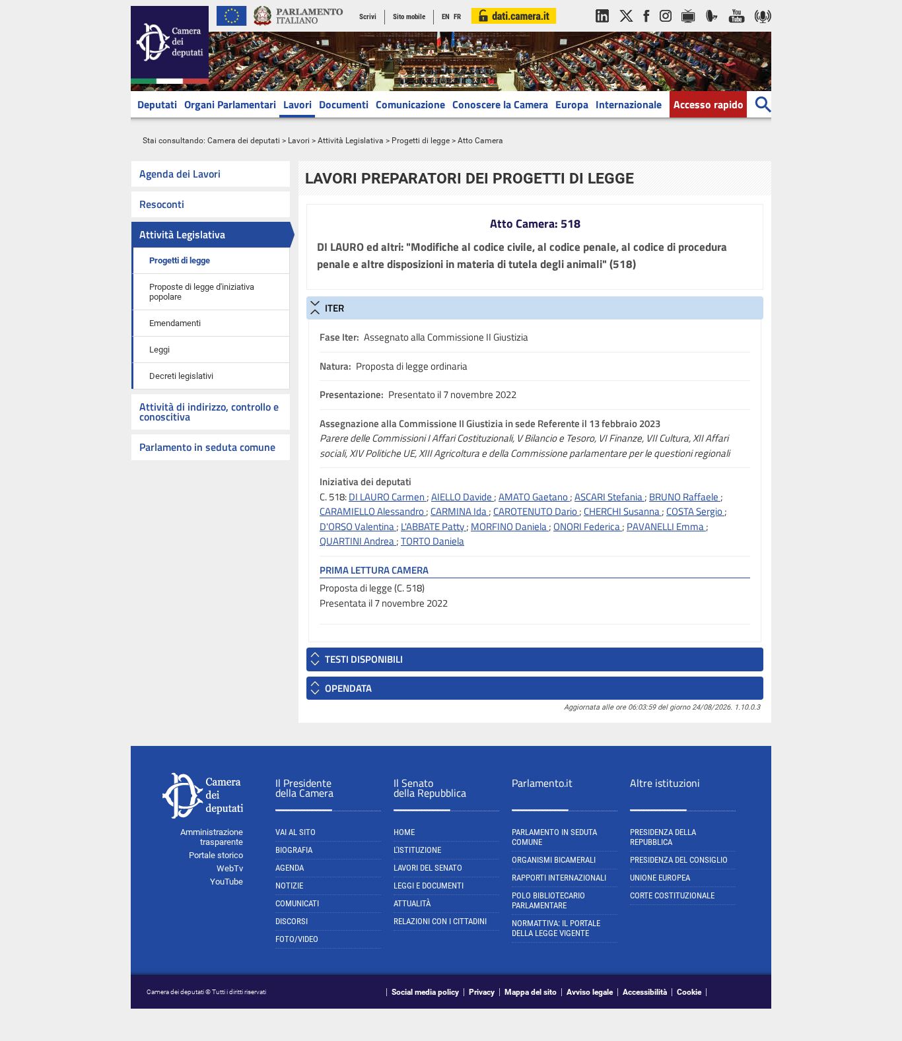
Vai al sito (295, 832)
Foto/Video (296, 939)
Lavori (297, 104)
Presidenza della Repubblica (663, 837)
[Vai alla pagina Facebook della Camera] (646, 29)
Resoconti (161, 204)
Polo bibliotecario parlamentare (548, 900)
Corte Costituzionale (672, 895)
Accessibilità (645, 992)
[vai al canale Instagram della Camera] (666, 29)
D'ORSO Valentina (358, 526)
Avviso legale (590, 992)
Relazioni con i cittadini (440, 921)
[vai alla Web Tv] (688, 29)
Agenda (289, 868)
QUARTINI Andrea (358, 541)
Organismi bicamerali (554, 860)
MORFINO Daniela (510, 526)
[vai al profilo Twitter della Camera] (626, 29)
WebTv (230, 868)
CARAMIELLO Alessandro (373, 511)
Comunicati (297, 903)
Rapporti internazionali (559, 878)
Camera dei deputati (243, 140)
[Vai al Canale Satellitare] (711, 29)
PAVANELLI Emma (666, 526)
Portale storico (216, 855)
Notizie (289, 885)
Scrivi (367, 17)
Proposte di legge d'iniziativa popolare (201, 292)
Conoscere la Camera (500, 104)
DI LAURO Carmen (388, 496)
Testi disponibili (364, 659)
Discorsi (291, 921)
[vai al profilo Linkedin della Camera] (602, 29)
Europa (571, 104)
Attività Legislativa (351, 140)
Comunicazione (410, 104)
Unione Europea (660, 878)
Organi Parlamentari (230, 104)
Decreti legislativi (181, 376)
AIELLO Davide (462, 496)
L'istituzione (417, 850)
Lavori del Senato (428, 868)
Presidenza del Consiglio (679, 860)
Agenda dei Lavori (180, 174)
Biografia (293, 850)
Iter (334, 308)
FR (457, 17)
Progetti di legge (421, 140)
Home (404, 832)
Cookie (689, 992)
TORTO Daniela (432, 541)
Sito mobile (409, 17)
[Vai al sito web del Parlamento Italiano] (298, 29)
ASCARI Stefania (609, 496)
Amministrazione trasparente (211, 837)
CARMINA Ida (460, 511)
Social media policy (425, 992)
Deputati (157, 104)
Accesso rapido (709, 104)
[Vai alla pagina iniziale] (170, 81)
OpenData (348, 688)
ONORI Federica (587, 526)
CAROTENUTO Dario (536, 511)
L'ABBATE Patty (433, 526)
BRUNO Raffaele (684, 496)
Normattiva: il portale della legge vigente (556, 928)
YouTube (226, 882)
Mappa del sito (530, 992)
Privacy (482, 992)
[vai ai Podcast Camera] (763, 29)
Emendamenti (175, 323)
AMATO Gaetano (534, 496)
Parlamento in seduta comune (207, 447)
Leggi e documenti (429, 885)
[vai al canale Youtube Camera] (736, 29)
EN (446, 17)
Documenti (343, 104)
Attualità (412, 903)
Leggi (159, 349)
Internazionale (629, 104)
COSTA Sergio (695, 511)
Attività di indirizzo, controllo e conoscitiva (209, 411)
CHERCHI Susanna (623, 511)
